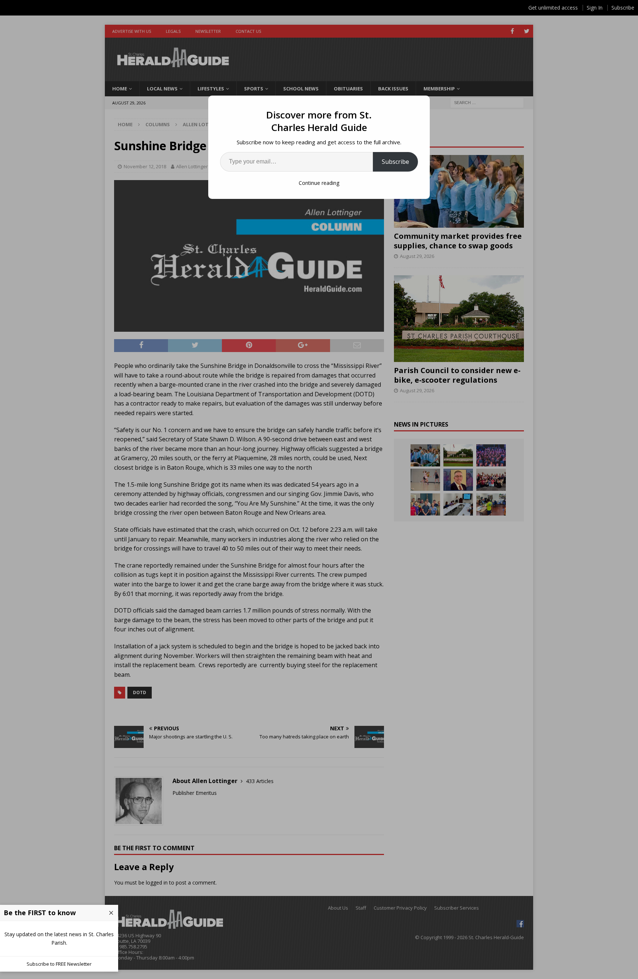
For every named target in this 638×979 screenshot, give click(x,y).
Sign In (595, 7)
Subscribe (395, 162)
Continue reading (319, 182)
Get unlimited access (553, 7)
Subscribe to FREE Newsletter (59, 964)
